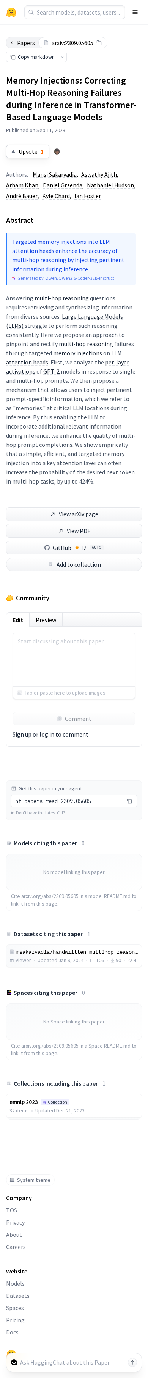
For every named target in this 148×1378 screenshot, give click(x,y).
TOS (11, 1210)
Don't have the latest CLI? (40, 813)
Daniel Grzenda (62, 185)
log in (46, 734)
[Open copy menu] (62, 57)
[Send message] (132, 1362)
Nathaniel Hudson (110, 185)
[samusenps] (57, 151)
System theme (33, 1180)
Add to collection (79, 564)
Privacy (15, 1222)
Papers (26, 43)
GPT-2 (51, 371)
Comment (78, 718)
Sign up (22, 734)
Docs (12, 1332)
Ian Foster (87, 196)
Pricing (15, 1320)
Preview (46, 620)
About (14, 1234)
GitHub (77, 547)
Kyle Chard (56, 196)
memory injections (77, 353)
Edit (18, 620)
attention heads (27, 362)
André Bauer (22, 196)
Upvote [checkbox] (31, 151)
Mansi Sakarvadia (55, 174)
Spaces (15, 1308)
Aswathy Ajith (99, 174)
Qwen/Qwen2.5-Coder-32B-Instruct (79, 278)
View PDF (78, 531)
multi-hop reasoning (62, 298)
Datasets (18, 1295)
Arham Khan (22, 185)
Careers (16, 1247)
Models (15, 1283)
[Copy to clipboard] (99, 42)
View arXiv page (78, 514)
